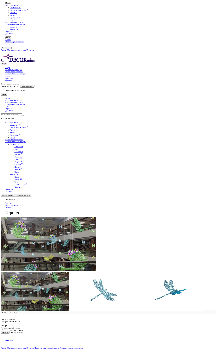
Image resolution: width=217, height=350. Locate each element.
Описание (9, 340)
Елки (17, 182)
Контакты (9, 44)
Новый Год (15, 29)
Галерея (8, 40)
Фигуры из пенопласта (14, 22)
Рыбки (18, 159)
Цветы (18, 167)
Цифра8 (18, 169)
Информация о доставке (14, 42)
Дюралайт (9, 34)
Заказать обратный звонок (15, 90)
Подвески (19, 187)
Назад (8, 3)
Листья (18, 154)
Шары (17, 172)
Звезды (13, 15)
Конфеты (18, 152)
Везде (7, 68)
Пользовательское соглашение (71, 348)
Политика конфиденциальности (46, 348)
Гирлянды (9, 31)
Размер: (4, 326)
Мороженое (20, 157)
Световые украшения (19, 10)
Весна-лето (15, 8)
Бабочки (18, 147)
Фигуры (18, 164)
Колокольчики (20, 185)
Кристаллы (15, 18)
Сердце (18, 162)
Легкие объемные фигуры (15, 24)
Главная (8, 203)
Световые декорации (13, 5)
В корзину (5, 332)
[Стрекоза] (48, 271)
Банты (7, 76)
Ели (12, 20)
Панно (13, 13)
